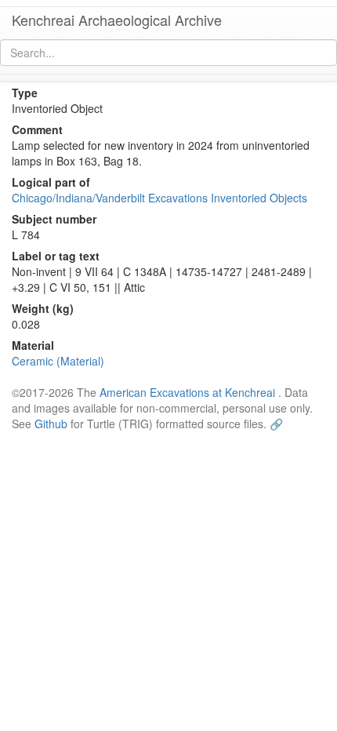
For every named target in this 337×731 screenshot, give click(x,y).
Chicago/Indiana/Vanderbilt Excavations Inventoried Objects (159, 197)
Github (50, 423)
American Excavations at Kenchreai (187, 392)
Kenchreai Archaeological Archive (117, 19)
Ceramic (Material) (58, 361)
